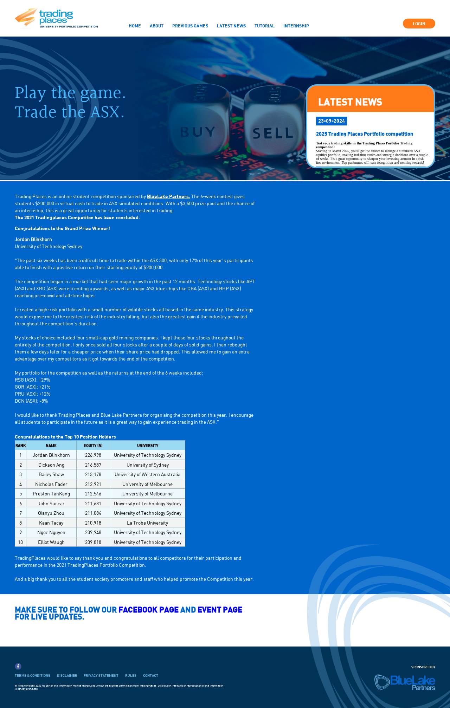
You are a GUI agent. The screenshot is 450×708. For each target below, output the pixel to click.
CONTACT (150, 675)
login (419, 23)
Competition (160, 38)
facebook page (149, 609)
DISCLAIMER (67, 675)
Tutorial (265, 25)
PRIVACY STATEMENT (101, 675)
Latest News (231, 25)
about (156, 25)
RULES (130, 675)
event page (220, 609)
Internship (296, 25)
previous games (190, 25)
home (135, 25)
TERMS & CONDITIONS (32, 675)
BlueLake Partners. (168, 196)
